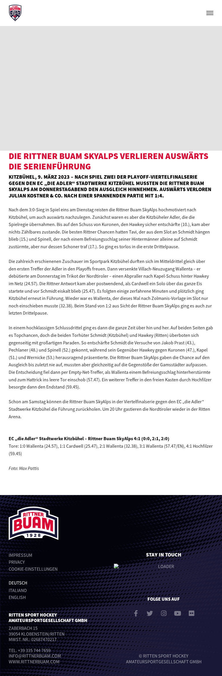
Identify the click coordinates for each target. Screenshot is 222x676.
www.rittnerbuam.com (34, 661)
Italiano (18, 590)
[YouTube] (177, 613)
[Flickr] (191, 613)
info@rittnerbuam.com (35, 656)
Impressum (20, 555)
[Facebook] (136, 613)
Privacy (17, 562)
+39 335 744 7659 (34, 650)
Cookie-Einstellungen (33, 569)
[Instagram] (164, 613)
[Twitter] (150, 613)
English (17, 597)
